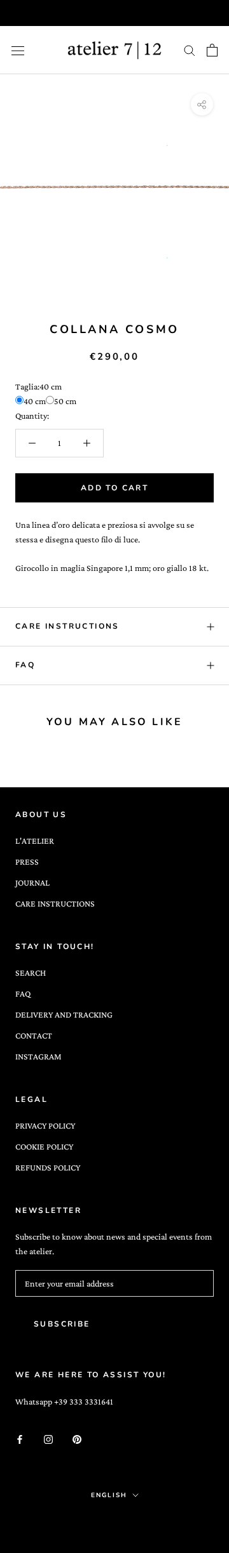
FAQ (25, 665)
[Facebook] (19, 1438)
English (109, 1495)
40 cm (35, 401)
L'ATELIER (34, 840)
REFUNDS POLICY (47, 1167)
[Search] (189, 50)
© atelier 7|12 (114, 1522)
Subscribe (62, 1324)
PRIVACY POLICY (45, 1125)
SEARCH (30, 972)
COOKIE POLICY (44, 1146)
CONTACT (33, 1035)
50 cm (65, 401)
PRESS (27, 861)
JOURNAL (32, 882)
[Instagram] (48, 1438)
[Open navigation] (17, 50)
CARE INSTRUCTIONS (67, 626)
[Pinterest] (77, 1438)
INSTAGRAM (38, 1056)
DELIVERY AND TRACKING (64, 1014)
